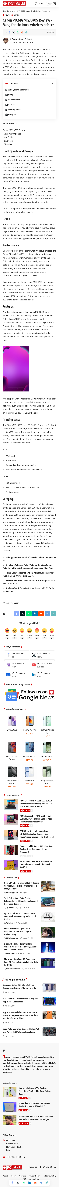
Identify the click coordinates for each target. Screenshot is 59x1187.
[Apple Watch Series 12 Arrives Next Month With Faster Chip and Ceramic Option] (48, 917)
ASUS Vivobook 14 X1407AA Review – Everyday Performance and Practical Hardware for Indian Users (36, 819)
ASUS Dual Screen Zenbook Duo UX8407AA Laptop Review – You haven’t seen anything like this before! (37, 834)
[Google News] (16, 674)
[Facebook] (16, 655)
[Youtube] (42, 664)
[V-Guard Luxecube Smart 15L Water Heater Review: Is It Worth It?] (9, 1107)
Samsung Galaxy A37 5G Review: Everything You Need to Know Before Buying (35, 1091)
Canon (16, 603)
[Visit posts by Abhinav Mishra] (6, 41)
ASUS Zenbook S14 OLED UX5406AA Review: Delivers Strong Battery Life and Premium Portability (36, 804)
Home (4, 11)
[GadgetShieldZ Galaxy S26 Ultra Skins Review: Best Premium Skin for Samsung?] (11, 850)
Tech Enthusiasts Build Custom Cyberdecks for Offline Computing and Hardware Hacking (21, 901)
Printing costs (14, 109)
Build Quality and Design (19, 90)
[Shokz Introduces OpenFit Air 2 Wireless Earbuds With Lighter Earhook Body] (48, 932)
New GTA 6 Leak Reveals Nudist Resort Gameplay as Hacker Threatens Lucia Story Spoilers (21, 886)
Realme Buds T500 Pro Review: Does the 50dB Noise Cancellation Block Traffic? (36, 864)
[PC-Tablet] (15, 3)
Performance (14, 99)
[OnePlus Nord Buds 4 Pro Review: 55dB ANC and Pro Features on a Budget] (9, 1120)
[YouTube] (47, 1167)
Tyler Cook (10, 908)
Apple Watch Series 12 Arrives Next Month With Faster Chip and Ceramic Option (20, 916)
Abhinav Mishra (17, 39)
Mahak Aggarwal (12, 892)
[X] (42, 655)
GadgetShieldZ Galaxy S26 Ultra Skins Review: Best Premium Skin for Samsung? (36, 849)
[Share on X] (14, 32)
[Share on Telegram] (41, 1183)
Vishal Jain (9, 923)
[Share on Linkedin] (29, 1183)
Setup (10, 95)
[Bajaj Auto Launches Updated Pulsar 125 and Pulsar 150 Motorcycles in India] (49, 1031)
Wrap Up (12, 114)
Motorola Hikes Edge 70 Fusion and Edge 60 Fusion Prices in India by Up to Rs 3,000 (21, 962)
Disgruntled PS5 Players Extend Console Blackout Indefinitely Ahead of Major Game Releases (21, 947)
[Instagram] (16, 664)
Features (12, 104)
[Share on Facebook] (9, 32)
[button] (36, 3)
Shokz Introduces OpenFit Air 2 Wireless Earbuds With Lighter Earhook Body (18, 931)
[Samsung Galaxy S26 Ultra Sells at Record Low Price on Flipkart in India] (49, 988)
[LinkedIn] (42, 674)
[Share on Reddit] (22, 32)
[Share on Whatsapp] (18, 32)
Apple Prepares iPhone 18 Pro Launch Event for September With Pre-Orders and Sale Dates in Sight (20, 1015)
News (9, 11)
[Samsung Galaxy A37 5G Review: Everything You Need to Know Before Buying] (9, 1092)
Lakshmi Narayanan (13, 969)
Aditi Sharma (10, 953)
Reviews (17, 15)
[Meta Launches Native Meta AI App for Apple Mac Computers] (49, 1001)
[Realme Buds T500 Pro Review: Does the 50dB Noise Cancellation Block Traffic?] (11, 865)
